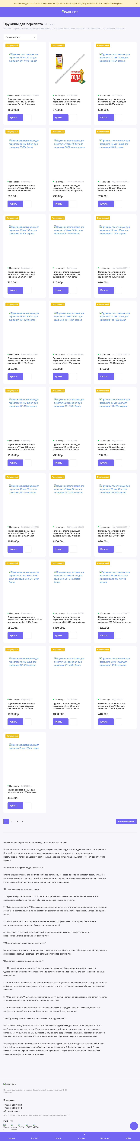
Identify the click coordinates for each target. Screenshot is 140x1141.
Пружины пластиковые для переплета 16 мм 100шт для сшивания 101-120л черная (66, 360)
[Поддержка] (135, 12)
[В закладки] (42, 45)
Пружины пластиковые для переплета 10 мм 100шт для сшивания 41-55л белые (66, 101)
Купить (13, 117)
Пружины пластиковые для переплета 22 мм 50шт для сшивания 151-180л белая (66, 447)
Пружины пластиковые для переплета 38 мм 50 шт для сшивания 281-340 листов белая (69, 619)
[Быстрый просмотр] (28, 117)
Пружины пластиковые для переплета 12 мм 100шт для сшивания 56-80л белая (21, 188)
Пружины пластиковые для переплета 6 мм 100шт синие (22, 791)
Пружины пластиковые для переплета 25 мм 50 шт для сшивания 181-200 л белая (21, 533)
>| (22, 821)
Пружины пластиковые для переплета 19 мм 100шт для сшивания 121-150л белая (112, 360)
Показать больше (126, 821)
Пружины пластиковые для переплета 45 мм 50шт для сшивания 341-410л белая (21, 706)
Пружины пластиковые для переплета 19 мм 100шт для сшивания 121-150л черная (21, 447)
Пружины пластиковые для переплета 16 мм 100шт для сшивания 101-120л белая (21, 360)
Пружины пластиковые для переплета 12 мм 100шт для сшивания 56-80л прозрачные (67, 188)
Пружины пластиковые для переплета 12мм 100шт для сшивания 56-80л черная (21, 274)
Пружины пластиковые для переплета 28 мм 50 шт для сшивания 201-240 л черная (66, 533)
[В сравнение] (37, 45)
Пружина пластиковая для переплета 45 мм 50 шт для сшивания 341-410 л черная (21, 101)
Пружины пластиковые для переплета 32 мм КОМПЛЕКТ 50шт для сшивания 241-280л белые (25, 619)
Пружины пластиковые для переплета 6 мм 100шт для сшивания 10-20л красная (111, 706)
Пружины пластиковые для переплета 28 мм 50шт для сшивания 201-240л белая (111, 533)
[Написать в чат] (134, 1126)
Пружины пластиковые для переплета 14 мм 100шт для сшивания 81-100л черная (112, 274)
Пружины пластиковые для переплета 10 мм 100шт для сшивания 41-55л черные (112, 101)
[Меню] (5, 12)
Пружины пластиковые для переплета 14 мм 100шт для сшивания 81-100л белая (66, 274)
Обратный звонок (11, 1111)
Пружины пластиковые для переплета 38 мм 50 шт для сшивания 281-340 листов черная (114, 619)
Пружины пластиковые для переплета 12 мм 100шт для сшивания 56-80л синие (112, 188)
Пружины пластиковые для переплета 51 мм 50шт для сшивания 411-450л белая (66, 706)
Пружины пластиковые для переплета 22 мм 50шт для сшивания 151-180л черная (111, 447)
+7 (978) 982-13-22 (12, 1105)
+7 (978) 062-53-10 (12, 1108)
